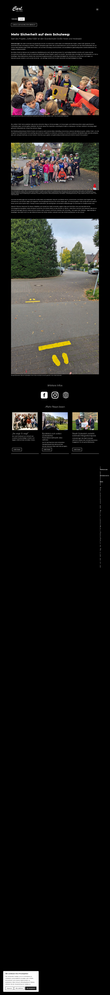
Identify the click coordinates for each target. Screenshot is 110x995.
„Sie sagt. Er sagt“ (20, 433)
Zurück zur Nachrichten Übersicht (24, 25)
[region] (21, 981)
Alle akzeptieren (31, 988)
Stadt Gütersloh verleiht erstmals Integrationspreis (84, 434)
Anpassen (9, 988)
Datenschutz (104, 476)
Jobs (101, 482)
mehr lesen (17, 449)
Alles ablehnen (19, 988)
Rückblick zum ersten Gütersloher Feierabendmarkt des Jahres (52, 436)
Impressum (104, 469)
